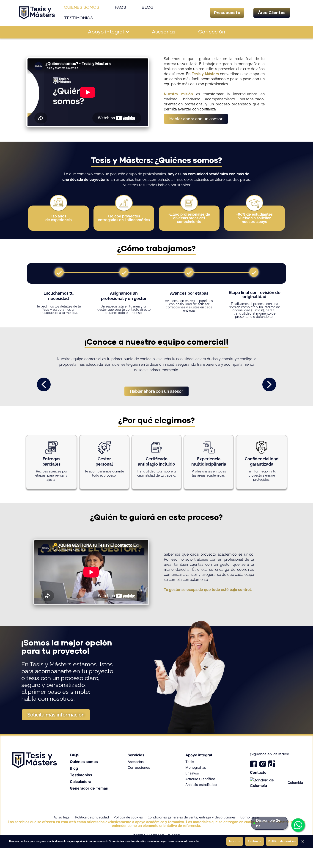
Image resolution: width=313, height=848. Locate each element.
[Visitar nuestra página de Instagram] (262, 763)
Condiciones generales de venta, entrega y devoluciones (192, 817)
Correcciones (139, 767)
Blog (74, 768)
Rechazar (254, 841)
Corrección (211, 32)
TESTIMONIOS (78, 18)
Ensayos (192, 773)
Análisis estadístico (201, 784)
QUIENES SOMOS (81, 7)
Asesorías (163, 32)
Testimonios (81, 775)
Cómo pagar (250, 817)
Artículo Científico (200, 779)
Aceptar (235, 841)
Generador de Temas (89, 788)
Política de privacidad (92, 817)
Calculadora (80, 781)
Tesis (189, 762)
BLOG (148, 7)
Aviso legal (62, 817)
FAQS (120, 7)
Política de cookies (128, 817)
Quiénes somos (84, 761)
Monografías (195, 767)
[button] (227, 13)
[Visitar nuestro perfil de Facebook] (253, 763)
